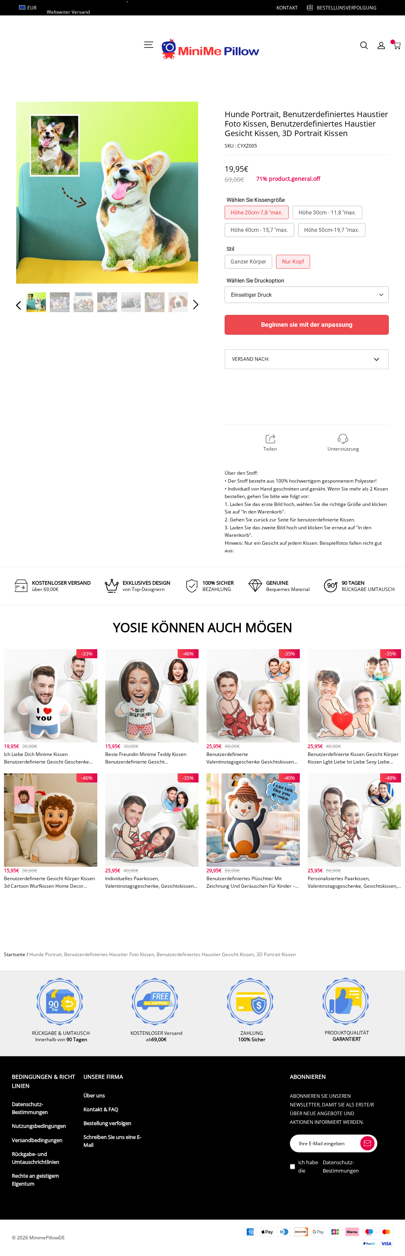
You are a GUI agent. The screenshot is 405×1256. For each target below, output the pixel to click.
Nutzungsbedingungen (39, 1126)
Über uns (94, 1095)
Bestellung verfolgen (107, 1123)
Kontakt (287, 7)
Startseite (14, 954)
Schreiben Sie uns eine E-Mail (112, 1141)
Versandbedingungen (37, 1140)
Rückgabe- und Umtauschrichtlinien (35, 1158)
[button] (34, 193)
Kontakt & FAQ (100, 1109)
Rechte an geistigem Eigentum (35, 1180)
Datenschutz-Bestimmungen (30, 1108)
